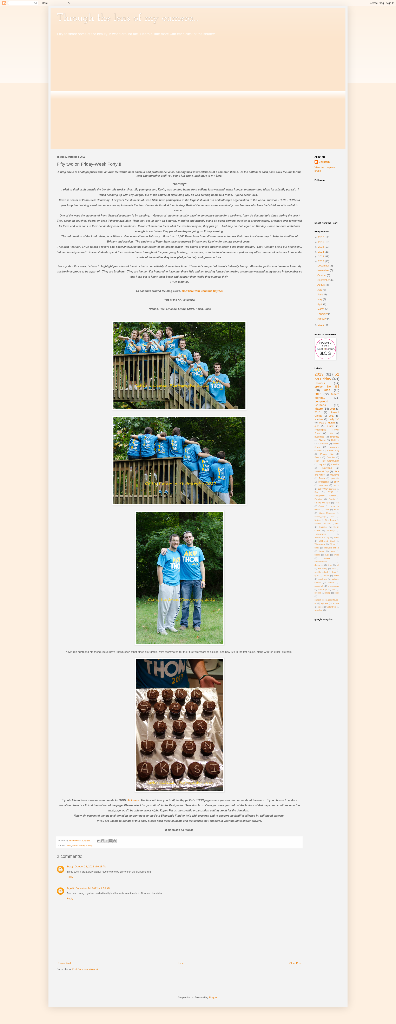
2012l (336, 485)
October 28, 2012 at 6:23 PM (90, 866)
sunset (330, 426)
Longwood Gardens (321, 403)
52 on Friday (78, 845)
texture (336, 603)
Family (89, 845)
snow (336, 481)
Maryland (327, 468)
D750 (330, 492)
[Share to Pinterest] (114, 841)
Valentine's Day (322, 537)
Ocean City (333, 450)
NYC (333, 516)
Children (335, 440)
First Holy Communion (327, 461)
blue (333, 551)
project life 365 (327, 386)
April (320, 304)
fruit (334, 572)
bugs (327, 555)
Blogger (213, 997)
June (320, 294)
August (321, 284)
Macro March (327, 422)
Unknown (324, 162)
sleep (327, 593)
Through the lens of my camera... (127, 18)
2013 (321, 256)
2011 (321, 324)
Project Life (327, 454)
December (323, 265)
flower (322, 478)
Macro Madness (327, 513)
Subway (331, 530)
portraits (335, 478)
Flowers (320, 383)
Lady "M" (334, 419)
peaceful (319, 586)
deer (330, 565)
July (320, 289)
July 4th (322, 464)
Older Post (295, 963)
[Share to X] (107, 841)
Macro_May (320, 516)
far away (322, 568)
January (322, 318)
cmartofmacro (321, 561)
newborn (322, 579)
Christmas (323, 443)
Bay (316, 492)
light (316, 575)
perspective (333, 586)
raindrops (322, 589)
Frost (337, 503)
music (336, 575)
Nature (318, 520)
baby (317, 548)
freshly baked (321, 572)
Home (180, 963)
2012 (68, 845)
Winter (333, 544)
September (323, 280)
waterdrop (331, 607)
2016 (321, 242)
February (322, 314)
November (323, 270)
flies (334, 568)
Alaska (322, 440)
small (337, 593)
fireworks (334, 474)
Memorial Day (322, 471)
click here (133, 800)
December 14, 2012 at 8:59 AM (92, 888)
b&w (331, 433)
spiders (324, 603)
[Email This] (99, 841)
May (320, 299)
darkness (319, 565)
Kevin (336, 509)
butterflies (319, 436)
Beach (318, 457)
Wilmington (320, 544)
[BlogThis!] (103, 841)
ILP (327, 509)
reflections (323, 481)
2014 (321, 251)
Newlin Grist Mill (322, 523)
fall (338, 565)
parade (331, 582)
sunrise (319, 419)
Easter (332, 496)
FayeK (70, 888)
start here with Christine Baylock (202, 291)
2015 (321, 246)
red (334, 589)
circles (336, 555)
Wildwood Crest (327, 541)
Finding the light (322, 503)
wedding (319, 610)
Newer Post (64, 963)
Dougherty (319, 496)
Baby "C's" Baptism (327, 489)
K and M (335, 464)
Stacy (70, 866)
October (322, 275)
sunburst (323, 485)
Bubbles (331, 457)
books (317, 555)
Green (321, 506)
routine (318, 593)
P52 (337, 523)
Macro (319, 408)
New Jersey (330, 520)
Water (336, 537)
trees (320, 607)
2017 (321, 237)
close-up (327, 558)
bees (321, 551)
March (321, 309)
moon (326, 575)
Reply (70, 876)
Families (318, 499)
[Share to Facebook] (110, 841)
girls (317, 426)
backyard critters (331, 548)
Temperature (320, 534)
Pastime (323, 527)
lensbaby (334, 436)
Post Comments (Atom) (85, 969)
